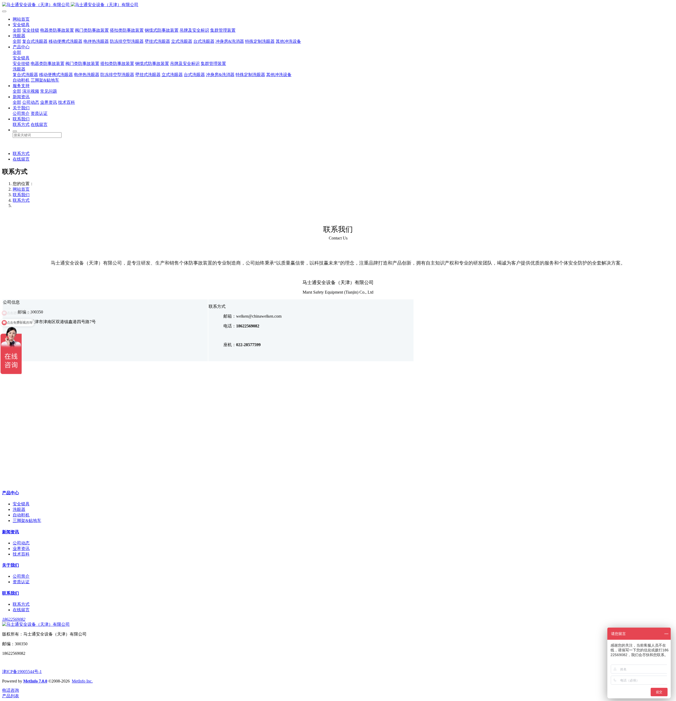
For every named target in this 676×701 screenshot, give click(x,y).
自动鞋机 (21, 80)
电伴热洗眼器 (96, 41)
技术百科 (66, 102)
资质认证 (39, 113)
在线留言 (39, 124)
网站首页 (21, 19)
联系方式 (21, 124)
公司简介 (21, 113)
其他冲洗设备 (288, 41)
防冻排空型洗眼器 (127, 41)
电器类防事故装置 (57, 30)
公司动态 (30, 102)
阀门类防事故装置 (92, 30)
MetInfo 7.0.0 (35, 681)
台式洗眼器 (203, 41)
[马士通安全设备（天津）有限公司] (338, 5)
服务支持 (21, 85)
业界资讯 (48, 102)
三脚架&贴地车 (45, 80)
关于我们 (21, 108)
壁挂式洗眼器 (157, 41)
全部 (17, 30)
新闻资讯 (21, 97)
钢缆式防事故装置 (162, 30)
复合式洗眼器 (35, 41)
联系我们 (21, 119)
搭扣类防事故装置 (127, 30)
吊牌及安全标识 (194, 30)
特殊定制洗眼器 (260, 41)
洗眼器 (19, 36)
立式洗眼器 (181, 41)
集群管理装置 (223, 30)
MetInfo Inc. (82, 681)
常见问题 (48, 91)
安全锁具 (21, 24)
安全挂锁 (30, 30)
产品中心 (21, 47)
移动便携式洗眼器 (65, 41)
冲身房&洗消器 (229, 41)
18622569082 (13, 619)
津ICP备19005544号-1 (22, 671)
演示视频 (30, 91)
